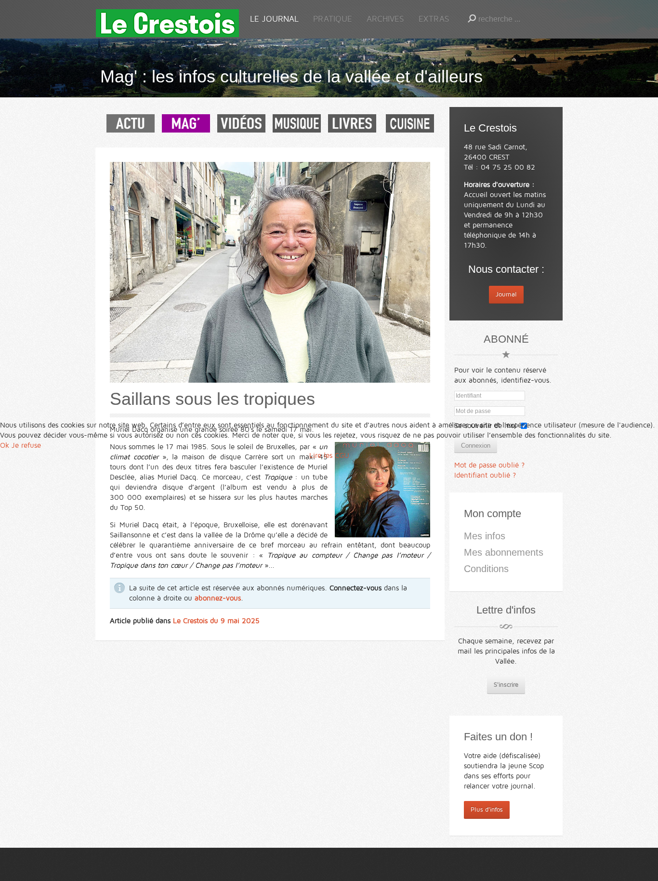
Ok (4, 445)
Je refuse (26, 445)
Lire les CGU (329, 455)
